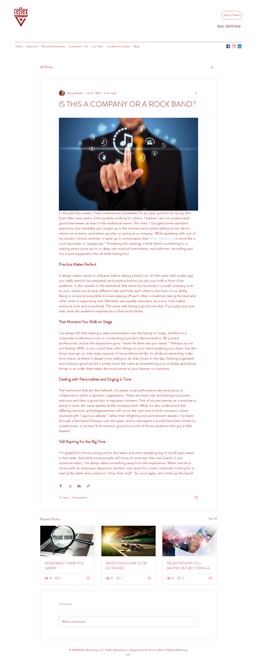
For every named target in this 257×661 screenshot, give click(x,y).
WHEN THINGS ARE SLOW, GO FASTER (127, 566)
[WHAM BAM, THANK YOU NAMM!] (67, 541)
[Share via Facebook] (60, 486)
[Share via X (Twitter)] (70, 486)
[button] (212, 67)
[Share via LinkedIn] (79, 486)
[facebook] (228, 46)
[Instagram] (234, 46)
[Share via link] (88, 486)
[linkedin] (239, 46)
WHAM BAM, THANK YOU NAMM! (64, 566)
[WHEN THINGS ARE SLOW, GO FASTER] (128, 541)
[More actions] (196, 93)
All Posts (46, 67)
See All (213, 518)
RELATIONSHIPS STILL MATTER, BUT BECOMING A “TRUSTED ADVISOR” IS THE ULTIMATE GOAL (188, 566)
